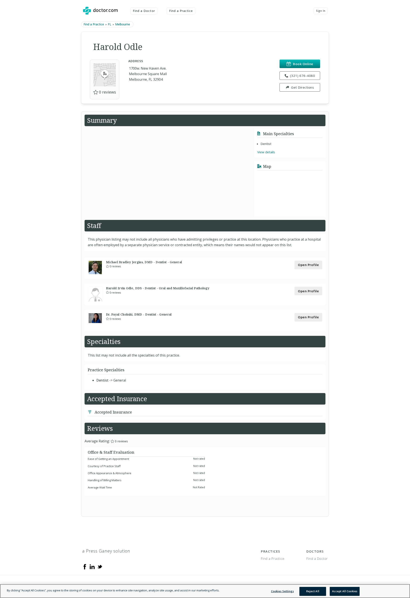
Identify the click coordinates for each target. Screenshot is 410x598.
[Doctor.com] (100, 10)
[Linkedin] (92, 566)
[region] (205, 591)
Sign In (320, 11)
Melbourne (122, 24)
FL (109, 24)
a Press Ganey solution (106, 551)
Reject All (312, 591)
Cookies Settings (282, 591)
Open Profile (308, 265)
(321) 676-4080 (302, 75)
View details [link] (266, 152)
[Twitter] (99, 566)
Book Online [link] (303, 64)
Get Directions (302, 87)
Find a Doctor (144, 11)
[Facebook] (84, 566)
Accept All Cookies (344, 591)
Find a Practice (181, 11)
